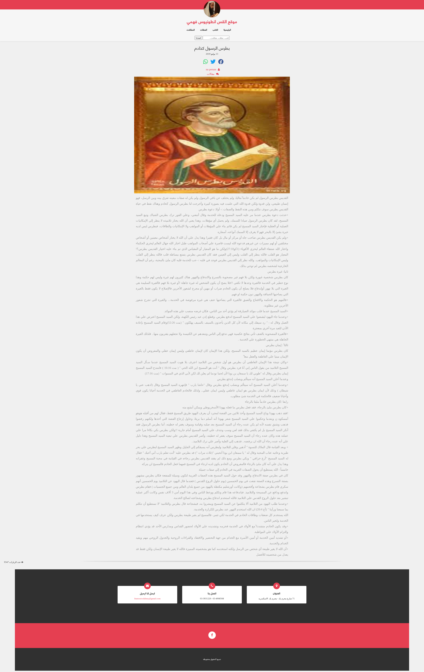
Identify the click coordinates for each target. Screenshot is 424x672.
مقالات (210, 74)
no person (211, 69)
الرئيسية (227, 29)
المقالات (191, 29)
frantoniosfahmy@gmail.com (147, 598)
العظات (203, 29)
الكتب (215, 29)
